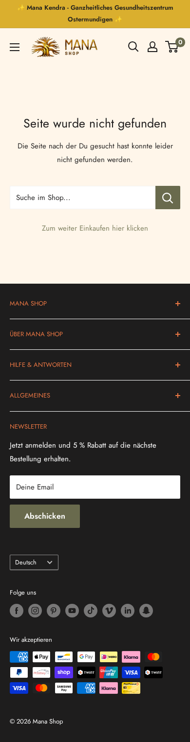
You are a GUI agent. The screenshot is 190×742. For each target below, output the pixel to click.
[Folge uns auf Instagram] (35, 610)
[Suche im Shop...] (167, 197)
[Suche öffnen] (133, 46)
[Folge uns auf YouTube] (72, 610)
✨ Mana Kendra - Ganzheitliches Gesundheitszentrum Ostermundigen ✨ (95, 13)
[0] (172, 47)
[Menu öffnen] (14, 47)
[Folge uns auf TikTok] (90, 610)
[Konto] (152, 46)
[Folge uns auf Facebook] (16, 610)
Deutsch (26, 562)
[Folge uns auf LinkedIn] (127, 610)
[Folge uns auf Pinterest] (53, 610)
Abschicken (44, 516)
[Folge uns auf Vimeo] (109, 610)
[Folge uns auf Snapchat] (146, 610)
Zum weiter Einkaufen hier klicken (95, 228)
